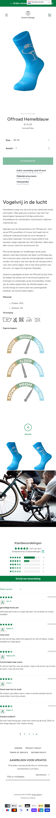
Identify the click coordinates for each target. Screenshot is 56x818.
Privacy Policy (33, 748)
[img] (6, 597)
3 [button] (29, 734)
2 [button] (24, 734)
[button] (15, 558)
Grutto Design (37, 795)
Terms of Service (19, 752)
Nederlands (37, 2)
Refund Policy (38, 752)
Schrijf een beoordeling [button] (28, 578)
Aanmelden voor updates (28, 760)
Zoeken (18, 748)
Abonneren (41, 775)
